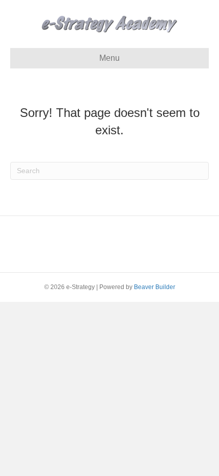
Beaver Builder (154, 287)
